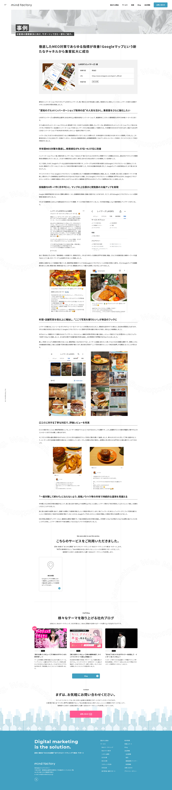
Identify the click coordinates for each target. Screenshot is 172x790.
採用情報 (128, 764)
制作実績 (127, 740)
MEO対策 (104, 761)
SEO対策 (104, 757)
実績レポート (128, 744)
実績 (132, 5)
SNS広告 (104, 768)
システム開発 (105, 754)
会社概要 (128, 754)
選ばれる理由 (114, 5)
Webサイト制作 (106, 751)
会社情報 (147, 5)
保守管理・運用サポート (109, 771)
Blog (139, 5)
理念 (127, 757)
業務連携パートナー (132, 761)
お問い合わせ (160, 5)
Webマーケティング (107, 747)
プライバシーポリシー (131, 771)
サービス (125, 5)
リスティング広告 (106, 764)
